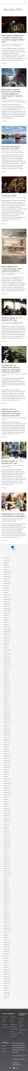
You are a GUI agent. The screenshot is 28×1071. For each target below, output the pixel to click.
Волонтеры (13, 519)
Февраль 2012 (7, 942)
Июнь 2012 (6, 935)
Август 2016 (6, 822)
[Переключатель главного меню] (25, 1)
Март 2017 (6, 806)
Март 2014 (6, 886)
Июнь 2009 (6, 997)
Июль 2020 (6, 725)
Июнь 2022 (6, 673)
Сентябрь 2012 (7, 928)
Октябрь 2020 (7, 719)
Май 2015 (6, 854)
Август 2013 (6, 903)
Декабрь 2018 (7, 760)
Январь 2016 (7, 836)
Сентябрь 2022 (7, 666)
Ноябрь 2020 (7, 716)
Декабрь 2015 (7, 838)
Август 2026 (6, 558)
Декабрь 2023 (7, 631)
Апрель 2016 (7, 831)
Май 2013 (6, 909)
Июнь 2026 (6, 562)
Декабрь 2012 (7, 921)
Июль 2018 (6, 771)
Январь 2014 (7, 891)
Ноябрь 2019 (7, 735)
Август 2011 (6, 955)
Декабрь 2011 (7, 946)
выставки (16, 273)
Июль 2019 (6, 744)
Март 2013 (6, 914)
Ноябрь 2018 (7, 762)
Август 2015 (6, 847)
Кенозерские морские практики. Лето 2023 (11, 147)
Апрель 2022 (7, 677)
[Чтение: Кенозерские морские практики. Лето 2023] (14, 134)
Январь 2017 (7, 811)
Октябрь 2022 (7, 663)
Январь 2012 (7, 944)
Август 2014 (6, 875)
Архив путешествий (18, 100)
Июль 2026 (6, 560)
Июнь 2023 (6, 645)
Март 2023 (6, 652)
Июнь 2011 (6, 960)
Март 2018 (6, 781)
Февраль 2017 (7, 808)
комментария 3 (5, 518)
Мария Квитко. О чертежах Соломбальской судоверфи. (13, 515)
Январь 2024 (7, 629)
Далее (14, 549)
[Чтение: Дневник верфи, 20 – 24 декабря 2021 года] (14, 306)
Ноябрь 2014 (7, 868)
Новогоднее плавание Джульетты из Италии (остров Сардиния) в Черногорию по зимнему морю (12, 93)
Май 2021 (6, 702)
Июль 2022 (6, 670)
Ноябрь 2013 (7, 896)
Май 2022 (6, 675)
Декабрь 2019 (7, 732)
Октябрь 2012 (7, 926)
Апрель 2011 (7, 965)
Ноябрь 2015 (7, 840)
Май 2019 (6, 748)
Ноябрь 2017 (7, 790)
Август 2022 (6, 668)
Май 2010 (6, 990)
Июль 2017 (6, 799)
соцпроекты (17, 197)
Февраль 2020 (7, 730)
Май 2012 (6, 937)
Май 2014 (6, 882)
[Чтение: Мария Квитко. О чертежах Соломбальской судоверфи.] (14, 502)
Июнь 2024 (6, 617)
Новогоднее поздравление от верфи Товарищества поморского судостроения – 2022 (14, 38)
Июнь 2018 (6, 774)
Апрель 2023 (7, 650)
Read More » (4, 63)
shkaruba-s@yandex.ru (17, 1064)
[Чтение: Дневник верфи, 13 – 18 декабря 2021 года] (14, 450)
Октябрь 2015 (7, 843)
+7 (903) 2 (16, 1059)
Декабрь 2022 (7, 659)
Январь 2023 (7, 657)
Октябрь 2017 (7, 792)
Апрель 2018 (7, 778)
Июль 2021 (6, 698)
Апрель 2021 (7, 705)
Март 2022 (6, 680)
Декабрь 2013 (7, 893)
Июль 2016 (6, 824)
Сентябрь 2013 (7, 900)
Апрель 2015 (7, 857)
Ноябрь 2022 (7, 661)
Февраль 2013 (7, 916)
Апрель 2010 (7, 992)
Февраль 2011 (7, 969)
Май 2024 (6, 620)
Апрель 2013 (7, 912)
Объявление (5, 101)
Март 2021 (6, 707)
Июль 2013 (6, 905)
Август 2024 (6, 613)
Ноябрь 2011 (7, 949)
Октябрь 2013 (7, 898)
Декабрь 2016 (7, 813)
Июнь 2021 (6, 700)
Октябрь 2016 (7, 818)
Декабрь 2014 (7, 866)
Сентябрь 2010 (7, 981)
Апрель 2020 (7, 728)
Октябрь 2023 (7, 636)
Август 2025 (6, 585)
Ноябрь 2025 (7, 578)
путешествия (6, 1013)
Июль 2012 (6, 932)
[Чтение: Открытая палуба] (14, 184)
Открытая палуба (9, 196)
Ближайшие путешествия (17, 150)
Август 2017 (6, 797)
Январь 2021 (7, 712)
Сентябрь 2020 (7, 721)
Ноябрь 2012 (7, 923)
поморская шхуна (6, 45)
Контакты (5, 1042)
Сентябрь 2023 (7, 638)
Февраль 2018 (7, 783)
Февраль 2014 (7, 889)
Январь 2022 (7, 684)
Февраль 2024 (7, 627)
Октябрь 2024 (7, 608)
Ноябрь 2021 (7, 689)
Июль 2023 (6, 643)
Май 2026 (6, 565)
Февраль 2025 (7, 599)
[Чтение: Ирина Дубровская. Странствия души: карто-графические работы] (14, 246)
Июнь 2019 (6, 746)
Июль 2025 (6, 588)
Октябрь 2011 (7, 951)
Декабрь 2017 (7, 788)
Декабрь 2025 (7, 576)
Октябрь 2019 (7, 737)
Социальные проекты (23, 1014)
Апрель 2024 (7, 622)
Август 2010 (6, 983)
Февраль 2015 (7, 861)
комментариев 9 (6, 150)
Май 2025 (6, 592)
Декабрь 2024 (7, 604)
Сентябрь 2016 (7, 820)
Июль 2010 (6, 985)
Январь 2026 (7, 574)
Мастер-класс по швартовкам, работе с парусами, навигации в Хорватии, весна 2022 (11, 368)
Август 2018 (6, 769)
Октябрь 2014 (7, 870)
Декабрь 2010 (7, 974)
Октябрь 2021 (7, 691)
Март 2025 (6, 597)
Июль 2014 (6, 877)
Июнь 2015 (6, 852)
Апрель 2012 (7, 939)
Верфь (15, 44)
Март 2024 (6, 624)
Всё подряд (20, 44)
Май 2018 (6, 776)
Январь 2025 (7, 601)
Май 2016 (6, 829)
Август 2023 (6, 640)
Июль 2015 (6, 850)
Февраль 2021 (7, 709)
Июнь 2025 (6, 590)
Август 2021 (6, 696)
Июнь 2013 (6, 907)
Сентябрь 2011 (7, 953)
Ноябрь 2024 (7, 606)
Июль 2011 (6, 958)
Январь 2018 (7, 785)
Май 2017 (6, 804)
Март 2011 (6, 967)
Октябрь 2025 (7, 581)
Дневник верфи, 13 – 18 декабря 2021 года (12, 462)
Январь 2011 (7, 972)
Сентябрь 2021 (7, 693)
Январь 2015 (7, 863)
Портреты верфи (6, 521)
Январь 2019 (7, 758)
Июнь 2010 (6, 988)
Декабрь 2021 (7, 686)
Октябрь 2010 (7, 978)
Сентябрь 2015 (7, 845)
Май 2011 (6, 962)
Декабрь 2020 (7, 714)
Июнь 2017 (6, 801)
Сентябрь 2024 (7, 611)
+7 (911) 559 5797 (19, 1056)
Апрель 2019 (7, 751)
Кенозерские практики (7, 152)
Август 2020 (6, 723)
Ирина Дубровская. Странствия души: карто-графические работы (12, 268)
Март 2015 (6, 859)
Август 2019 (6, 742)
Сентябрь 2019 (7, 739)
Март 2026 (6, 569)
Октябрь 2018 (7, 765)
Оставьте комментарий (7, 44)
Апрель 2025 (7, 594)
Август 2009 (6, 995)
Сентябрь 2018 (7, 767)
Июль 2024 (6, 615)
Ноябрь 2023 (7, 634)
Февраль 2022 (7, 682)
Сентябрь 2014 (7, 873)
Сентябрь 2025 (7, 583)
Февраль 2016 (7, 834)
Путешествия (11, 101)
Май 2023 (6, 647)
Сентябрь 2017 (7, 794)
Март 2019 (6, 753)
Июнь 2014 (6, 880)
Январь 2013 (7, 919)
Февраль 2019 (7, 755)
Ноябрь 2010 (7, 976)
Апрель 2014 (7, 884)
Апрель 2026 (7, 567)
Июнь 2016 (6, 827)
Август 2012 (6, 930)
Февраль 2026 (7, 571)
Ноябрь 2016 (7, 815)
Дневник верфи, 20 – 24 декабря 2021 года (12, 319)
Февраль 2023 (7, 654)
